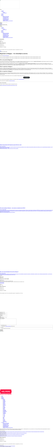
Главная (3, 10)
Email (2, 313)
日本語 (4, 420)
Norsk (4, 405)
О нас (2, 13)
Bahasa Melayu (5, 421)
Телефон (1, 315)
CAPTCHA (1, 329)
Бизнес (4, 12)
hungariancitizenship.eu (21, 79)
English (4, 399)
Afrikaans (4, 413)
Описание (3, 398)
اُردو (3, 417)
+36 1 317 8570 (2, 282)
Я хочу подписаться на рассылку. (6, 328)
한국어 (4, 419)
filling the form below (12, 80)
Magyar (4, 404)
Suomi (4, 406)
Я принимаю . (8, 326)
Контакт (3, 14)
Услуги (2, 11)
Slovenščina (4, 410)
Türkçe (4, 409)
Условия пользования (8, 326)
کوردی (4, 416)
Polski (4, 408)
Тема (0, 316)
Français (4, 402)
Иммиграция (5, 29)
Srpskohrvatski (5, 411)
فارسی (4, 415)
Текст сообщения (2, 318)
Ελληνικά (4, 403)
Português (4, 401)
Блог (2, 31)
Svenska (4, 407)
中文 (3, 418)
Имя (2, 312)
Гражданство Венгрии (6, 55)
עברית (4, 414)
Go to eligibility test (26, 77)
